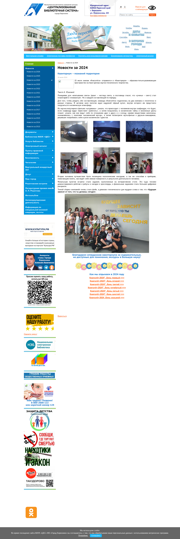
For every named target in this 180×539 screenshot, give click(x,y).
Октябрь (125, 32)
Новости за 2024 (33, 80)
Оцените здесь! (30, 334)
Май (143, 47)
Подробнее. (83, 535)
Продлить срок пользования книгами (93, 56)
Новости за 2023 (33, 84)
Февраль (147, 32)
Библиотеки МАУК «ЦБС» (37, 137)
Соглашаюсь (95, 535)
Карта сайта (124, 7)
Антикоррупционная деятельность (35, 201)
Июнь (136, 49)
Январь (145, 28)
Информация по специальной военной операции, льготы (36, 209)
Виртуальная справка (34, 56)
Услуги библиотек (34, 141)
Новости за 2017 (33, 110)
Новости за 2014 (33, 122)
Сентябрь (123, 37)
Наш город (30, 179)
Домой (121, 7)
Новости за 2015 (33, 118)
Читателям (30, 162)
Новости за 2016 (33, 114)
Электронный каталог (145, 56)
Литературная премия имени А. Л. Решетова (39, 189)
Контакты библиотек (98, 16)
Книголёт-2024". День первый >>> (106, 278)
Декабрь (136, 26)
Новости (61, 63)
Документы (30, 132)
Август (124, 42)
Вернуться (62, 316)
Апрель (149, 42)
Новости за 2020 (33, 97)
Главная (29, 64)
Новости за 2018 (33, 105)
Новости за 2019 (33, 101)
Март (149, 37)
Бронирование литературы (122, 56)
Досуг (28, 174)
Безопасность (32, 158)
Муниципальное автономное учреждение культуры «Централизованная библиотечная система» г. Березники (51, 9)
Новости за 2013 (33, 127)
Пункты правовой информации (34, 152)
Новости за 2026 (33, 72)
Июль (127, 47)
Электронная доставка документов (61, 56)
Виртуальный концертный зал (38, 168)
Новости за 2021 (33, 93)
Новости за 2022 (33, 89)
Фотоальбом (31, 195)
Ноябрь (129, 28)
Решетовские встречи (36, 183)
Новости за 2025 (33, 76)
